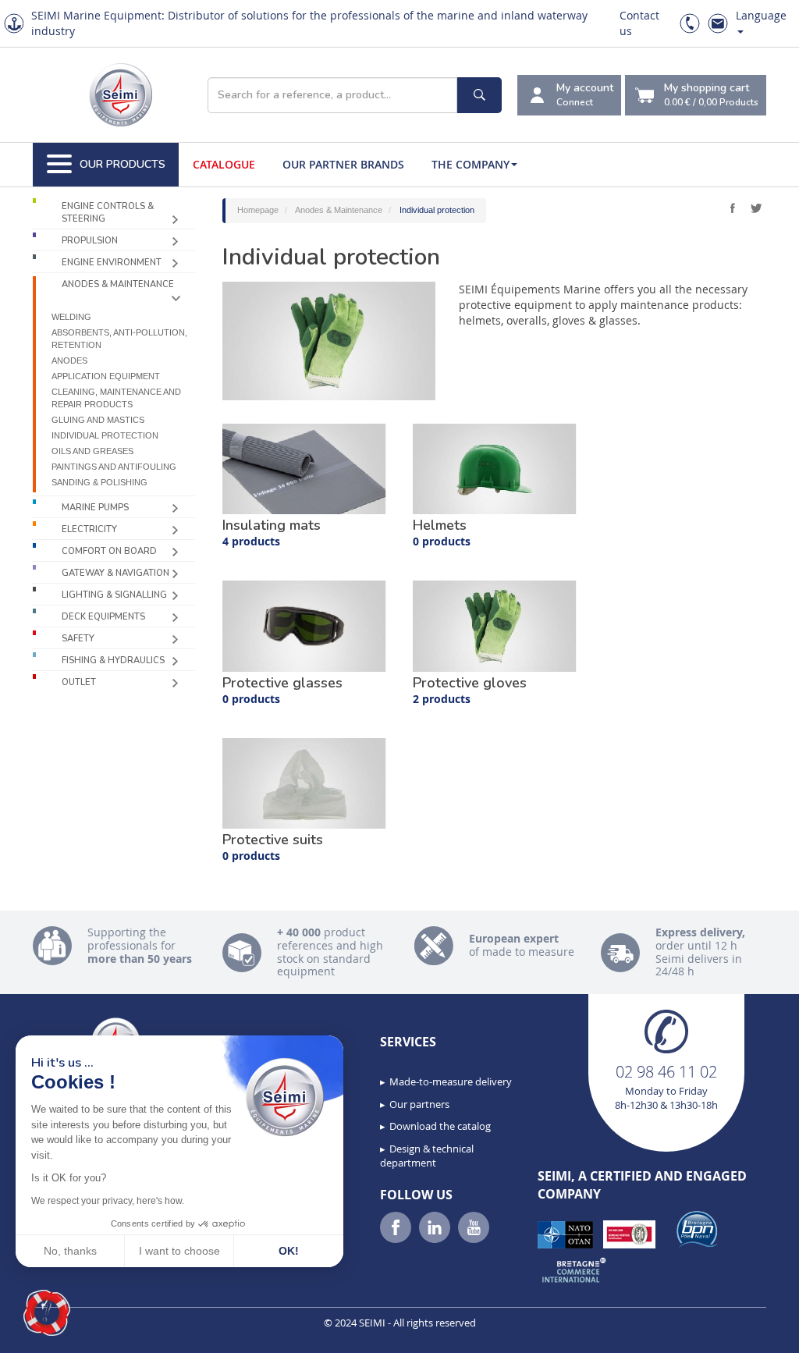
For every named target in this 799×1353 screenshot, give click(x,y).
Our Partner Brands (343, 164)
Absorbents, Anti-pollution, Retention (119, 339)
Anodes (69, 360)
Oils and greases (92, 451)
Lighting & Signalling (114, 595)
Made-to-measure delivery (450, 1081)
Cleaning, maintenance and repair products (116, 398)
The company (470, 164)
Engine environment (112, 262)
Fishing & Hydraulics (113, 660)
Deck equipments (103, 617)
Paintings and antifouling (113, 466)
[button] (47, 1313)
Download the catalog (440, 1126)
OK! (289, 1251)
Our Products (122, 164)
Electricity (89, 529)
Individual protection (104, 435)
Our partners (419, 1104)
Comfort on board (109, 551)
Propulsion (90, 241)
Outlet (79, 682)
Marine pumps (95, 507)
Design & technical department (427, 1156)
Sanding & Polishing (99, 482)
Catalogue (224, 164)
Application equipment (105, 376)
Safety (78, 639)
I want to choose (179, 1251)
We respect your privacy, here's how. (107, 1200)
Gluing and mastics (97, 419)
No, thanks (70, 1251)
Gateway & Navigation (115, 573)
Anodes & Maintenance (118, 284)
